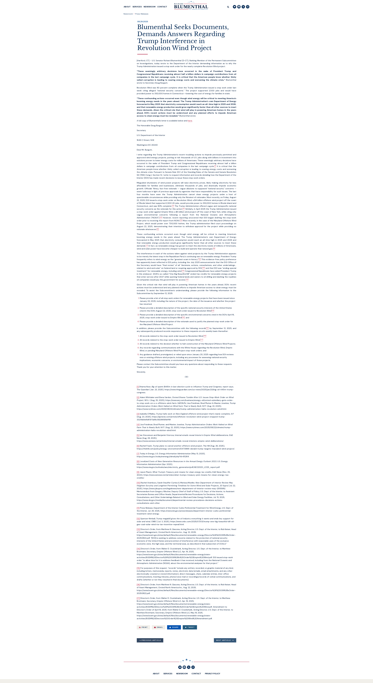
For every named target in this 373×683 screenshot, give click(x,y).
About (127, 6)
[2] (138, 397)
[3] (138, 414)
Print (145, 627)
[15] (138, 568)
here (190, 120)
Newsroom (149, 6)
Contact (162, 6)
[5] (138, 435)
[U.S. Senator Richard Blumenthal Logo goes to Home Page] (190, 6)
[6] (138, 446)
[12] (138, 518)
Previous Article (151, 640)
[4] (138, 424)
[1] (138, 386)
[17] (138, 598)
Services (137, 6)
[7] (138, 453)
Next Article (223, 640)
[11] (138, 508)
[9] (138, 472)
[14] (138, 548)
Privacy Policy (212, 673)
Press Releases (141, 14)
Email (160, 627)
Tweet (191, 627)
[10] (138, 482)
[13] (138, 529)
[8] (138, 461)
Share (175, 627)
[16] (138, 584)
